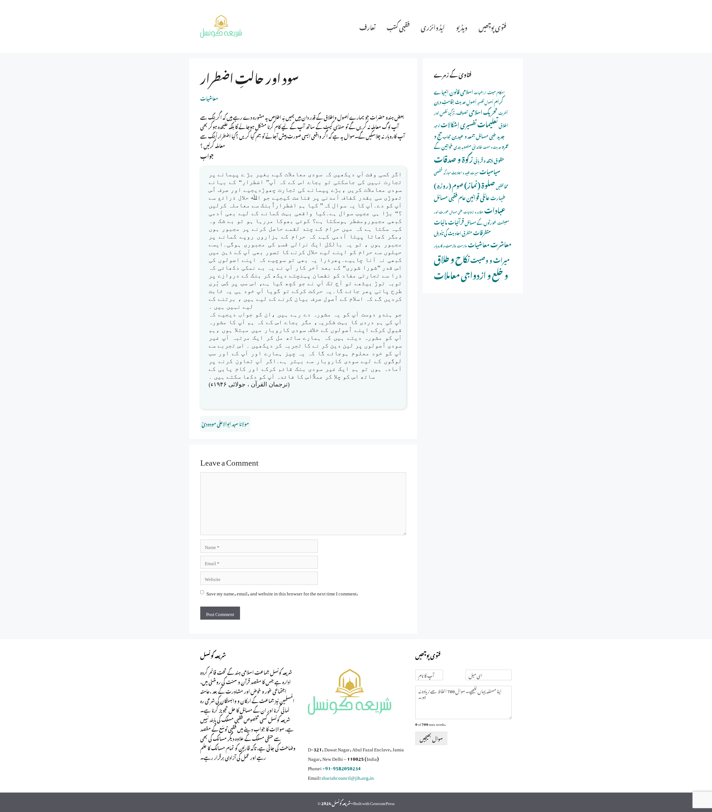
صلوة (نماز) (479, 184)
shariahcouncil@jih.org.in (348, 777)
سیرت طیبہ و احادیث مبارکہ (461, 172)
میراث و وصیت (490, 259)
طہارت (497, 197)
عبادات (495, 209)
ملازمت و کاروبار (445, 245)
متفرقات (482, 231)
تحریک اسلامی (483, 111)
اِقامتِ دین (444, 101)
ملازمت (462, 245)
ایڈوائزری (433, 26)
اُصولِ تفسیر (485, 101)
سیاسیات (489, 170)
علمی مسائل (456, 211)
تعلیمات (487, 123)
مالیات (440, 221)
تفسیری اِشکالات (458, 123)
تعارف (367, 26)
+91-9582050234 (341, 767)
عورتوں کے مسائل (480, 222)
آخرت (503, 112)
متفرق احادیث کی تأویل (453, 232)
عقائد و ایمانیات (473, 211)
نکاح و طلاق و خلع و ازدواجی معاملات (471, 265)
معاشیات (209, 97)
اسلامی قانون (461, 91)
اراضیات (480, 92)
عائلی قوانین (478, 196)
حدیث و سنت (492, 147)
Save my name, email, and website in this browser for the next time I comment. (282, 592)
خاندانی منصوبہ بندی (468, 146)
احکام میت (496, 91)
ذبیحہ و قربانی (483, 159)
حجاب (446, 136)
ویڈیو (462, 26)
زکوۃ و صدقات (453, 158)
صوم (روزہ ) (448, 184)
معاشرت (500, 243)
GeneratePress (382, 802)
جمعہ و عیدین (463, 135)
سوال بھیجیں (431, 738)
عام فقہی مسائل (450, 196)
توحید (437, 125)
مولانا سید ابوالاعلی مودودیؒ (225, 423)
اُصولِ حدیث (465, 101)
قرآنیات (456, 221)
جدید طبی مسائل (490, 135)
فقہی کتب (398, 26)
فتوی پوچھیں (492, 26)
